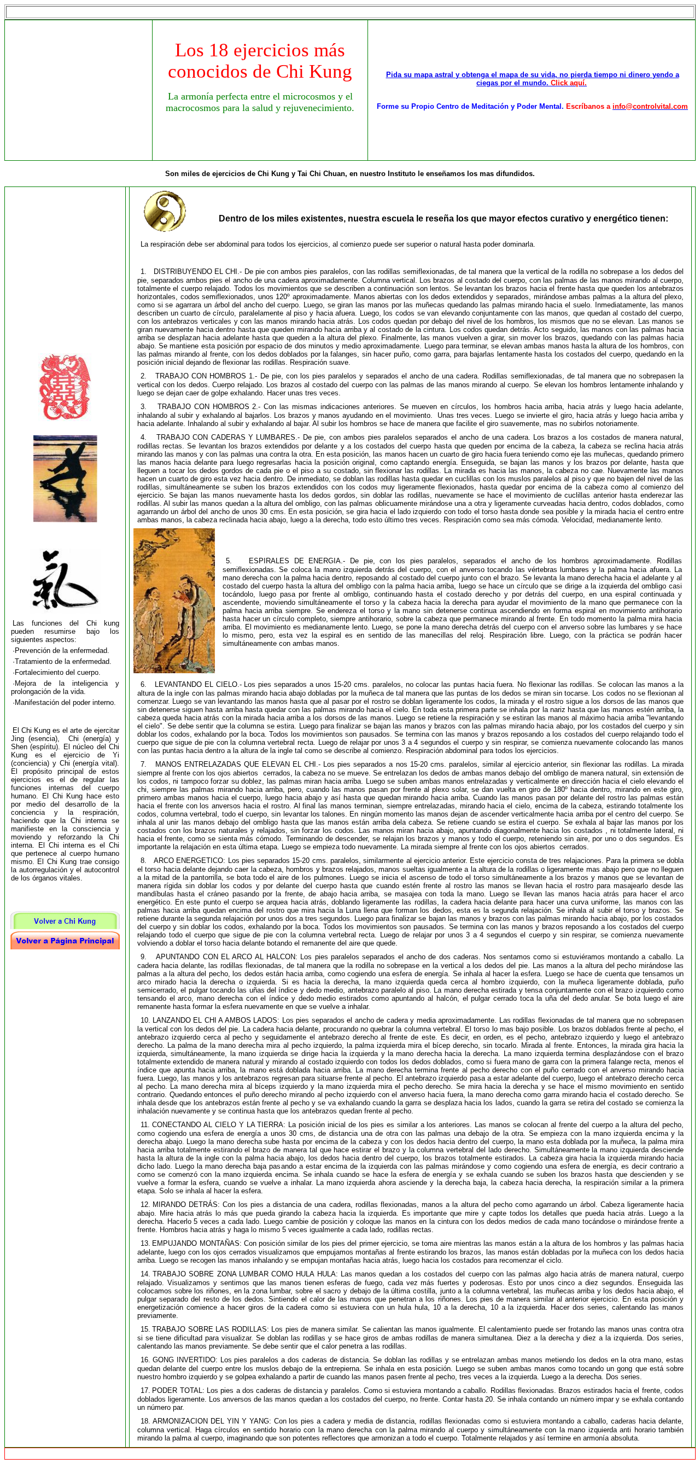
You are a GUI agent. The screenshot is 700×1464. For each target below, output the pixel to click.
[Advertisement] (81, 89)
